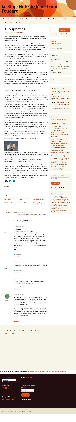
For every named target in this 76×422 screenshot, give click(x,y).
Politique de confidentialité (7, 411)
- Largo (64, 210)
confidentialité (29, 377)
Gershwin (60, 130)
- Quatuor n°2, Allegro (60, 207)
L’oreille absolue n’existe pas (63, 102)
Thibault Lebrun (63, 164)
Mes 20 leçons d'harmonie (56, 48)
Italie (65, 134)
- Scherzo (68, 207)
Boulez (56, 121)
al (4, 284)
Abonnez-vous (64, 30)
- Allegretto (58, 208)
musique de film (57, 150)
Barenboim (64, 119)
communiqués (63, 19)
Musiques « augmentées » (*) (57, 68)
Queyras (54, 163)
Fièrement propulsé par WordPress (23, 411)
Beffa (52, 121)
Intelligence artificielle (57, 134)
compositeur (58, 123)
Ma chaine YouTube (55, 45)
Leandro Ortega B (55, 91)
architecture (54, 119)
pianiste (56, 158)
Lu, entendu (20, 19)
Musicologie (29, 19)
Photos (55, 19)
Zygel (60, 169)
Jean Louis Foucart (59, 139)
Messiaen (65, 143)
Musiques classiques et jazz (7, 19)
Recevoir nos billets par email (13, 212)
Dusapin (58, 128)
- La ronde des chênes (57, 205)
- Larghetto (53, 208)
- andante (57, 202)
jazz (54, 136)
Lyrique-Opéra (38, 19)
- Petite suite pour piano (56, 199)
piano (65, 159)
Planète (11, 22)
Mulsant (62, 145)
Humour (54, 132)
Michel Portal (53, 72)
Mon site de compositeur (56, 43)
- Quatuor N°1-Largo (63, 200)
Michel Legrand (55, 145)
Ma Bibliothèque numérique (57, 61)
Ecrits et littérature (20, 32)
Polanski (53, 161)
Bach (59, 119)
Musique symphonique (58, 152)
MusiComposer (58, 147)
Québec (60, 162)
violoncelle (54, 169)
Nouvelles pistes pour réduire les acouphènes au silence (38, 199)
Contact (18, 22)
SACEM (52, 164)
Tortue (54, 166)
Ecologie (54, 130)
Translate (13, 381)
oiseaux (68, 152)
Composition (58, 126)
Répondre (17, 257)
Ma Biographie (54, 41)
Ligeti (60, 141)
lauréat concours (55, 141)
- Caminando (56, 200)
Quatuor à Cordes (59, 161)
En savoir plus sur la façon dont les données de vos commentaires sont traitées (46, 371)
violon (60, 166)
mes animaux (56, 143)
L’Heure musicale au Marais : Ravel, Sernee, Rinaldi (32, 215)
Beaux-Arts (47, 19)
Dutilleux (64, 128)
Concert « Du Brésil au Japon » (57, 66)
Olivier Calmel (54, 153)
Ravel (64, 162)
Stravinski (57, 164)
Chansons (62, 121)
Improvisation (61, 132)
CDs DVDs (3, 22)
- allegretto (61, 202)
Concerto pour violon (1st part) (57, 64)
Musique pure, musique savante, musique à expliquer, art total (60, 93)
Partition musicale (58, 156)
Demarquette (53, 128)
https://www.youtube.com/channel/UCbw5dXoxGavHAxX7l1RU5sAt (9, 399)
